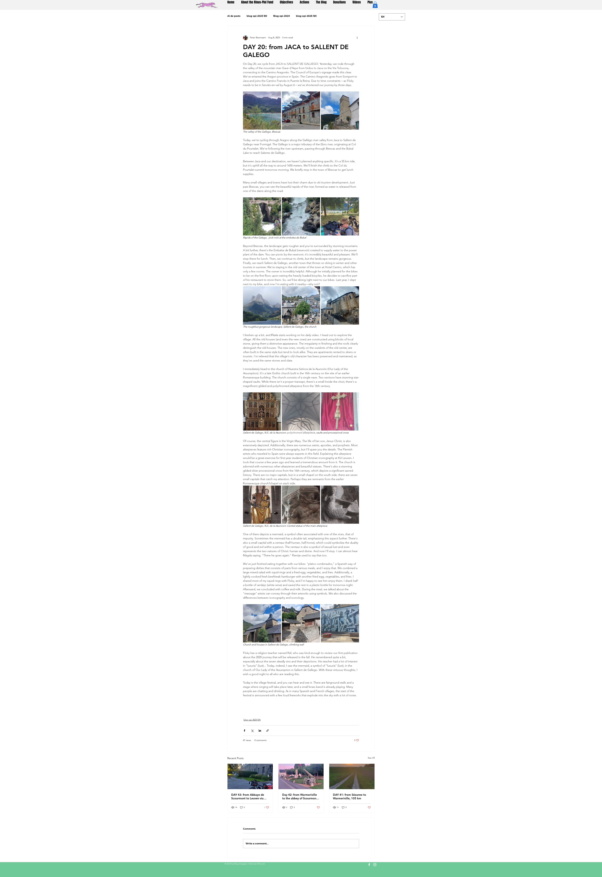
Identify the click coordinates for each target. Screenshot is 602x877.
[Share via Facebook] (244, 730)
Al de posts (233, 16)
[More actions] (357, 38)
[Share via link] (267, 730)
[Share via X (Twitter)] (252, 730)
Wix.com (261, 864)
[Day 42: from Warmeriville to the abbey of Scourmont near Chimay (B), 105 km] (301, 776)
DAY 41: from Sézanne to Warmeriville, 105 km (349, 796)
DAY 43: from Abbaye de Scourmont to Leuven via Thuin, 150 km (247, 796)
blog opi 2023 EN (257, 16)
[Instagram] (375, 865)
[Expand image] (262, 110)
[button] (375, 5)
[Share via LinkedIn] (259, 730)
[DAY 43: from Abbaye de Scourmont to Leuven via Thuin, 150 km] (250, 776)
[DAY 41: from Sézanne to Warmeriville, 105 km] (352, 776)
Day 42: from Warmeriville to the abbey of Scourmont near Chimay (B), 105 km (299, 796)
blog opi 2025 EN (306, 16)
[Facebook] (369, 865)
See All (371, 757)
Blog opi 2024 (281, 16)
